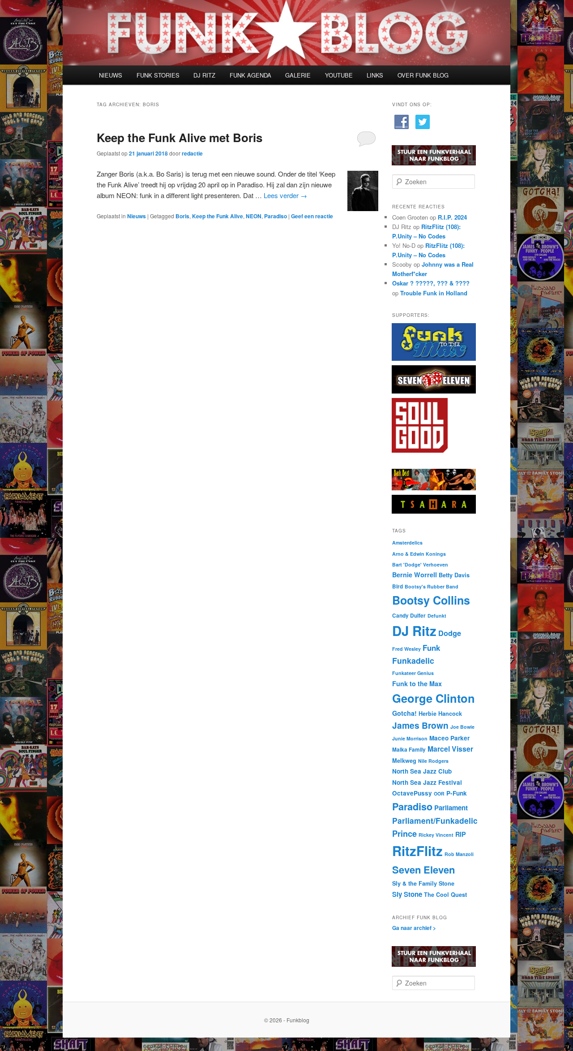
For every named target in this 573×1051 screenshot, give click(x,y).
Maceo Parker (449, 738)
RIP (460, 834)
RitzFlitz (417, 850)
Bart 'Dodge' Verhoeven (420, 564)
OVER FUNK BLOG (423, 75)
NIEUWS (110, 75)
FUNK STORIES (158, 75)
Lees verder (285, 195)
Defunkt (437, 615)
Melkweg (404, 761)
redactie (192, 153)
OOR (439, 793)
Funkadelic (413, 660)
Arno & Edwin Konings (419, 553)
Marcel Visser (450, 749)
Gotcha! (404, 713)
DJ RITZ (204, 75)
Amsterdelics (407, 542)
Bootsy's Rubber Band (431, 586)
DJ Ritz (414, 630)
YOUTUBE (339, 75)
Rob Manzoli (459, 854)
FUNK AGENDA (250, 75)
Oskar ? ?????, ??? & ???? (431, 283)
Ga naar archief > (414, 928)
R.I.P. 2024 (452, 217)
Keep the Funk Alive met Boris (179, 137)
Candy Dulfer (409, 615)
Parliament (451, 808)
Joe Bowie (462, 726)
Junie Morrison (410, 738)
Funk (431, 647)
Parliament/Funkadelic (435, 820)
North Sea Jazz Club (422, 771)
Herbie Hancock (440, 713)
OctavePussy (412, 793)
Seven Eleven (423, 869)
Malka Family (409, 749)
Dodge (449, 633)
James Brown (420, 725)
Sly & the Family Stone (423, 883)
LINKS (375, 75)
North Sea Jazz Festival (427, 782)
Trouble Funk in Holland (433, 293)
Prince (404, 833)
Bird (397, 586)
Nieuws (136, 216)
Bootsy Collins (431, 600)
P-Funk (456, 793)
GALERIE (298, 75)
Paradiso (275, 216)
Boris (182, 216)
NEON (253, 216)
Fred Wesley (406, 648)
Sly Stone (407, 894)
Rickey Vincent (436, 834)
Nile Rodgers (433, 760)
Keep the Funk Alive (217, 216)
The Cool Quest (445, 895)
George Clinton (433, 698)
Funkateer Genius (413, 673)
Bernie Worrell (414, 574)
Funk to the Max (417, 683)
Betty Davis (454, 575)
